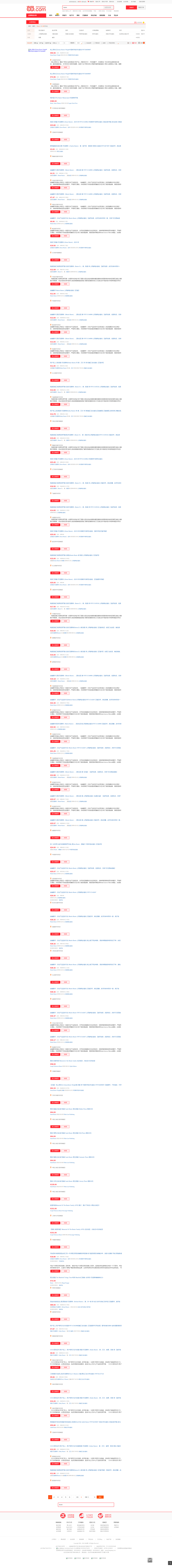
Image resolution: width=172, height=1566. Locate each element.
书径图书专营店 (56, 301)
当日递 (92, 1525)
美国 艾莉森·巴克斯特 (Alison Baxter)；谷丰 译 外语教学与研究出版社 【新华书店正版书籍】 (78, 531)
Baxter (55, 55)
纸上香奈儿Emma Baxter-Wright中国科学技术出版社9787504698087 (70, 49)
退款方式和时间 (104, 1531)
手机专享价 (112, 43)
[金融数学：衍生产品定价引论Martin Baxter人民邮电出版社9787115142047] (38, 709)
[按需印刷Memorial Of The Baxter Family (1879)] (38, 1214)
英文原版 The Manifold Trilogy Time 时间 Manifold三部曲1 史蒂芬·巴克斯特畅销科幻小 (76, 1277)
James (55, 103)
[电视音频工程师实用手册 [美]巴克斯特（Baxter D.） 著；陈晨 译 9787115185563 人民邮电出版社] (38, 396)
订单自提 (92, 1529)
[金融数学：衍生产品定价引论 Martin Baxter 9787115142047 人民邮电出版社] (38, 757)
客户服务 (133, 1)
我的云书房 (105, 1)
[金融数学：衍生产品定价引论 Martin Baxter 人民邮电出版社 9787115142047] (38, 901)
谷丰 (69, 127)
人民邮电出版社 (43, 34)
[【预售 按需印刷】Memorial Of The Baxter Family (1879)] (38, 1238)
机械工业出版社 (69, 34)
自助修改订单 (80, 1531)
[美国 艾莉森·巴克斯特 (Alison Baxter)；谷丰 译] (38, 251)
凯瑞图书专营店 (56, 782)
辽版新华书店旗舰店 (57, 132)
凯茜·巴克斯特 (56, 368)
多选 (138, 34)
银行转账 (69, 1529)
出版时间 (47, 43)
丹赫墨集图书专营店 (57, 397)
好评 (40, 43)
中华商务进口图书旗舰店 (58, 108)
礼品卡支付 (69, 1527)
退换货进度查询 (104, 1529)
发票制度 (58, 1527)
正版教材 (85, 15)
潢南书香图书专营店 (57, 1384)
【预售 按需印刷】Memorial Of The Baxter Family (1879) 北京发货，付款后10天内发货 (76, 1229)
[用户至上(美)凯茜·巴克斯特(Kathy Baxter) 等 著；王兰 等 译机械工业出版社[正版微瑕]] (38, 420)
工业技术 (81, 30)
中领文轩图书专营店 (57, 180)
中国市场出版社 (83, 34)
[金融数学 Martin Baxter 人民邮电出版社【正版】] (38, 299)
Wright (58, 55)
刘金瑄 (52, 1379)
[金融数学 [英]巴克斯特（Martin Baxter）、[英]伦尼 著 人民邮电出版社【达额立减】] (38, 805)
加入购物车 (55, 67)
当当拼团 (119, 1)
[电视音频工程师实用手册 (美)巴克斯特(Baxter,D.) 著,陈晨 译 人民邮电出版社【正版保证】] (38, 636)
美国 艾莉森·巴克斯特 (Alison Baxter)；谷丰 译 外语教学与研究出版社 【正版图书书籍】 (77, 579)
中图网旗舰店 (55, 84)
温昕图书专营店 (56, 1312)
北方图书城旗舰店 (57, 252)
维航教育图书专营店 (57, 1336)
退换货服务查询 (104, 1525)
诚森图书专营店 (56, 830)
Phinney (59, 103)
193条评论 (61, 1261)
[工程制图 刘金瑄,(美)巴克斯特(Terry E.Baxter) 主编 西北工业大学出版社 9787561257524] (38, 1383)
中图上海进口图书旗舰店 (58, 1119)
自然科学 (108, 30)
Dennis (55, 560)
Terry (62, 1379)
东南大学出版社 (110, 34)
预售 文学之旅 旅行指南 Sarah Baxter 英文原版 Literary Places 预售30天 (71, 1181)
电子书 (71, 15)
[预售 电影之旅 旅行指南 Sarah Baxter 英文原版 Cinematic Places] (38, 1166)
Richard (64, 1307)
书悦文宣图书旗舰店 (57, 421)
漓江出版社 (60, 151)
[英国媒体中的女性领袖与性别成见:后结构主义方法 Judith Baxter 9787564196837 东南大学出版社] (38, 1431)
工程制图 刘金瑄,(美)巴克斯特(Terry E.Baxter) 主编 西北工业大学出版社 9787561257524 (77, 1374)
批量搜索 (139, 22)
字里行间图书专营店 (57, 1095)
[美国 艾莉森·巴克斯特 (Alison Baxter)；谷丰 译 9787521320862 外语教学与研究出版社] (38, 131)
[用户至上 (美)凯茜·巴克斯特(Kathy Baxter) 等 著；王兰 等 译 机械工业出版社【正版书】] (38, 372)
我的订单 (97, 1)
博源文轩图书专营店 (57, 204)
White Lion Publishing (69, 1114)
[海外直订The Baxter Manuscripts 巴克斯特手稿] (38, 107)
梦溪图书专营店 (56, 710)
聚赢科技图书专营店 (57, 156)
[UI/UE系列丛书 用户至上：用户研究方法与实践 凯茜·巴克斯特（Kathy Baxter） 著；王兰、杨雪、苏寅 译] (38, 1359)
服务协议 (58, 1529)
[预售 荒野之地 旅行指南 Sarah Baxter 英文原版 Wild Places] (38, 1142)
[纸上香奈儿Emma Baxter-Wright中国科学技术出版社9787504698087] (38, 59)
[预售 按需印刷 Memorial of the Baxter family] (38, 1070)
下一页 (81, 1497)
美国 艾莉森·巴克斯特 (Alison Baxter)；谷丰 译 (64, 242)
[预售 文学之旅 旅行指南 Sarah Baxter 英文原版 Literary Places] (38, 1190)
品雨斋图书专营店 (57, 878)
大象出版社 (55, 34)
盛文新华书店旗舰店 (57, 541)
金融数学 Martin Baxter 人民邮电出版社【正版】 (65, 290)
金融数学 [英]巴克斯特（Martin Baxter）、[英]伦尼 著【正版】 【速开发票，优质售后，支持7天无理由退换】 (84, 772)
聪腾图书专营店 (56, 638)
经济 (120, 30)
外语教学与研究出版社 (85, 127)
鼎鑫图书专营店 (56, 927)
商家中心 (116, 1525)
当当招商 (72, 1539)
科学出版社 (95, 34)
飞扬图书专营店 (56, 493)
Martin (59, 175)
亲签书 (64, 15)
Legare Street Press (73, 103)
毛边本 (116, 15)
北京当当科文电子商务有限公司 (72, 1552)
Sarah (51, 1114)
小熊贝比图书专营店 (57, 951)
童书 (66, 30)
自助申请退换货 (104, 1527)
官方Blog (99, 1539)
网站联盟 (63, 1539)
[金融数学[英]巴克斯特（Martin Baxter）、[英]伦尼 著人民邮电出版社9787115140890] (38, 733)
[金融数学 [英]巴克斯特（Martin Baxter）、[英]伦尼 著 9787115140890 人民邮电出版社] (38, 179)
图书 (50, 15)
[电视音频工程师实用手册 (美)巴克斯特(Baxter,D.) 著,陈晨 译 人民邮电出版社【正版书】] (38, 661)
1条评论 (61, 900)
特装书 (57, 15)
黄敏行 (60, 849)
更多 (142, 30)
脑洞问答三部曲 (77, 11)
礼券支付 (69, 1531)
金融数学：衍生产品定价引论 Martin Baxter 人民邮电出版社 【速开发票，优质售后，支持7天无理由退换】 (83, 868)
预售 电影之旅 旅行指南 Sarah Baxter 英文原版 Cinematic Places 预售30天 (72, 1157)
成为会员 (84, 1)
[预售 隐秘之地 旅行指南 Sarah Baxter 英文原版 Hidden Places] (38, 1118)
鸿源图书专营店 (56, 734)
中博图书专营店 (56, 614)
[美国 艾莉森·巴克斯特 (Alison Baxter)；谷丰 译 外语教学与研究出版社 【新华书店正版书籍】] (38, 540)
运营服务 (116, 1527)
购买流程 (58, 1525)
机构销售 (81, 1539)
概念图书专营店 (56, 228)
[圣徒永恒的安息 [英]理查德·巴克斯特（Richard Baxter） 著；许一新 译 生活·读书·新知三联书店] (38, 1311)
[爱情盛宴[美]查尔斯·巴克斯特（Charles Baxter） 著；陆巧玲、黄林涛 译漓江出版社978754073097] (38, 155)
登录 (80, 1)
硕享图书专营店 (56, 662)
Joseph (51, 1066)
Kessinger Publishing (68, 1210)
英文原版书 (42, 30)
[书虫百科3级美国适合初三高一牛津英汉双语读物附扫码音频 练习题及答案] (38, 1262)
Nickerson (56, 1066)
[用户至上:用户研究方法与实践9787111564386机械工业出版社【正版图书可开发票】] (38, 1335)
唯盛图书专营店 (56, 349)
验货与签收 (92, 1531)
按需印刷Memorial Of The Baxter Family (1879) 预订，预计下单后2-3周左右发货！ (75, 1205)
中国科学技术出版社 (73, 55)
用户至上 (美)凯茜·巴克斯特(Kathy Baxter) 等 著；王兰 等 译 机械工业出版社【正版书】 (77, 362)
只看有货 (97, 43)
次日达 (92, 1527)
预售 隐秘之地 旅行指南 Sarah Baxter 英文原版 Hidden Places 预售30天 (71, 1109)
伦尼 (70, 175)
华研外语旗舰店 (56, 1288)
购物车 (91, 1)
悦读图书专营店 (56, 806)
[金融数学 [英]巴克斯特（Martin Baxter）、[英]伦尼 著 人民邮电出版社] (38, 829)
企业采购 (125, 1)
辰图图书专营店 (56, 517)
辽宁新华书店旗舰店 (57, 469)
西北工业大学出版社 (84, 1379)
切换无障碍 (142, 1)
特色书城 (94, 15)
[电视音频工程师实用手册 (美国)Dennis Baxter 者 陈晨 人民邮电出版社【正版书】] (38, 564)
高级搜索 (116, 11)
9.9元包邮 (108, 11)
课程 (78, 15)
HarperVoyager (65, 1283)
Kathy (61, 368)
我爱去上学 (68, 11)
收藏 (65, 67)
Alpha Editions (73, 1066)
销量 (35, 43)
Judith (51, 1427)
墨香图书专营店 (56, 1456)
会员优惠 (58, 1531)
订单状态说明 (80, 1527)
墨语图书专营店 (56, 1480)
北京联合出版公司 (124, 34)
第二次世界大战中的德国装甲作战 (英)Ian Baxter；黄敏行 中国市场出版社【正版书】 (76, 844)
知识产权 (109, 1539)
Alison (61, 127)
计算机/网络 (95, 30)
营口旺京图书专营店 (57, 902)
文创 (109, 15)
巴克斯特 (54, 175)
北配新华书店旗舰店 (57, 589)
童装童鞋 (102, 15)
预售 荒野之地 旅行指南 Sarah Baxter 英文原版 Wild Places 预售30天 (70, 1133)
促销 (104, 43)
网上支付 (69, 1525)
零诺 (95, 11)
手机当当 (90, 1539)
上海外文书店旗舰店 (57, 1215)
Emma (51, 55)
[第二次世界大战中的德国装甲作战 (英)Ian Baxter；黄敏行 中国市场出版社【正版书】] (38, 853)
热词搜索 (118, 1539)
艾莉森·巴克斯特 (54, 127)
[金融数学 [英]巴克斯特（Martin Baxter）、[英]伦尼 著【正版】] (38, 781)
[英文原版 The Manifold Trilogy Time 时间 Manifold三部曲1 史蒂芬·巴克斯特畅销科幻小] (38, 1286)
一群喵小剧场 (101, 11)
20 (77, 1497)
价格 (54, 43)
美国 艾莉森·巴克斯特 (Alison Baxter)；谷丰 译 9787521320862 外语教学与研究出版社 (76, 459)
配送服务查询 (80, 1525)
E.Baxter (66, 1379)
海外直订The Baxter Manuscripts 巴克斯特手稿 (64, 98)
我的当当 (111, 1)
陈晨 (40, 37)
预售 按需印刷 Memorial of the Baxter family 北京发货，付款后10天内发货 (72, 1061)
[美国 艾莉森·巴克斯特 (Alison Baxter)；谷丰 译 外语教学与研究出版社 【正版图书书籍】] (38, 588)
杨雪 (53, 37)
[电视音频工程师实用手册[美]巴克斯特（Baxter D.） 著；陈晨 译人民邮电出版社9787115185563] (38, 444)
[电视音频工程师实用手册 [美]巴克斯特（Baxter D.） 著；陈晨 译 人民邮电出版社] (38, 275)
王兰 (72, 368)
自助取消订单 (80, 1529)
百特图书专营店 (56, 60)
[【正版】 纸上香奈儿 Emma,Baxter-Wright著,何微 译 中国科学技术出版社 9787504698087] (38, 1094)
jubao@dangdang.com (110, 1550)
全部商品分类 (32, 15)
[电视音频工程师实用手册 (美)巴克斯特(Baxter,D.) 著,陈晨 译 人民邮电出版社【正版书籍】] (38, 1479)
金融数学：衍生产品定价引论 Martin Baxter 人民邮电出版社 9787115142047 (73, 892)
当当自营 (88, 43)
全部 (29, 26)
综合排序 (29, 43)
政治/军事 (54, 30)
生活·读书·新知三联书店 (84, 1307)
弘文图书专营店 (56, 975)
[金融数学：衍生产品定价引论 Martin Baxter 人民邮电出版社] (38, 227)
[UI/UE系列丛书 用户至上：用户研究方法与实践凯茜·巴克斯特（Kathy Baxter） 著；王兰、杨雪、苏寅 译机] (38, 1455)
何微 (63, 1090)
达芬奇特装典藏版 (87, 11)
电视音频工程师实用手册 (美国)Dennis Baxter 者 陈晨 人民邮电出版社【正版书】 (75, 555)
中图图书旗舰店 (56, 1071)
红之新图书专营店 (57, 373)
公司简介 (54, 1539)
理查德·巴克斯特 (56, 1307)
